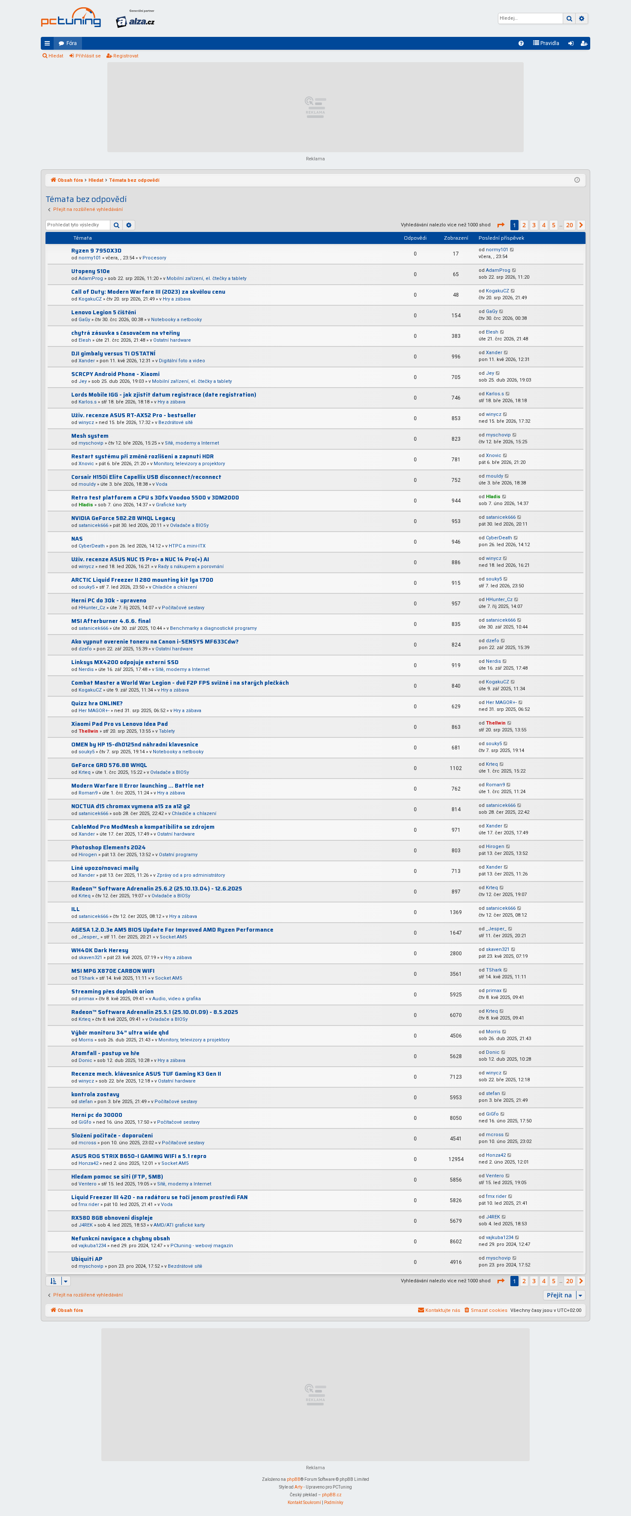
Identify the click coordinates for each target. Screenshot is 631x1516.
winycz (86, 422)
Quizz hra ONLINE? (97, 703)
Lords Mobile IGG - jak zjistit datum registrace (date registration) (163, 394)
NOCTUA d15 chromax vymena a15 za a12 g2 (130, 806)
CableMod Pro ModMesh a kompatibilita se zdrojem (143, 826)
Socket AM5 (173, 937)
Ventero (88, 1184)
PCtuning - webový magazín (201, 1245)
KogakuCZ (90, 299)
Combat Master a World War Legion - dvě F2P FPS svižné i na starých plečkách (180, 682)
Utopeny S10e (90, 271)
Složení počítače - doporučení (112, 1135)
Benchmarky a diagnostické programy (213, 628)
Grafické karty (171, 505)
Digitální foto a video (182, 361)
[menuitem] (521, 43)
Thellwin (88, 731)
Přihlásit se (88, 56)
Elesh (85, 340)
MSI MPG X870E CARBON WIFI (113, 970)
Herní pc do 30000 (96, 1114)
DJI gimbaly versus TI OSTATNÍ (113, 353)
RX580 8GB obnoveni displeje (112, 1217)
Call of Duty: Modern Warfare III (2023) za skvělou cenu (148, 291)
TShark (86, 978)
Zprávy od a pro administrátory (191, 875)
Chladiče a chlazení (174, 587)
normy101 (90, 258)
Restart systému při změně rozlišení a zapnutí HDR (142, 456)
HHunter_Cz (92, 608)
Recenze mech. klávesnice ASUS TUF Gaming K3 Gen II (146, 1073)
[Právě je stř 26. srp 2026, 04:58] (577, 180)
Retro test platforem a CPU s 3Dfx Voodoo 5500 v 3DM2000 (155, 497)
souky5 (86, 587)
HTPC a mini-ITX (187, 546)
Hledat (56, 56)
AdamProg (91, 278)
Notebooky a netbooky (176, 319)
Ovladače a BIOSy (189, 525)
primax (86, 999)
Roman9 (88, 793)
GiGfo (85, 1122)
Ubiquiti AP (87, 1258)
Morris (86, 1040)
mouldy (87, 484)
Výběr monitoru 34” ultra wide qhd (120, 1032)
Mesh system (90, 435)
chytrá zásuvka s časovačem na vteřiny (125, 332)
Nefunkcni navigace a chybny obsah (120, 1238)
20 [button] (569, 225)
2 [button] (524, 225)
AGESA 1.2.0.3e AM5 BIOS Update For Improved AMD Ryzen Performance (172, 929)
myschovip (91, 443)
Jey (83, 381)
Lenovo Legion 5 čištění (103, 312)
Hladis (86, 505)
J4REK (86, 1225)
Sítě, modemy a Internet (192, 443)
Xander (87, 361)
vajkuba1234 (92, 1245)
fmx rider (89, 1204)
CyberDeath (92, 546)
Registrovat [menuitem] (585, 45)
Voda (161, 484)
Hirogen (88, 854)
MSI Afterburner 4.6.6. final (111, 621)
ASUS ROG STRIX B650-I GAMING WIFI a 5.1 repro (138, 1156)
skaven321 (90, 957)
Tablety (167, 731)
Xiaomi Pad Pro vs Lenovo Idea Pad (119, 723)
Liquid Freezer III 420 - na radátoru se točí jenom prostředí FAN (159, 1197)
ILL (75, 909)
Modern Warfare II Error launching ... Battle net (137, 785)
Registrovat (125, 56)
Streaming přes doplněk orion (112, 991)
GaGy (84, 319)
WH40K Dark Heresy (99, 950)
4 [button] (544, 225)
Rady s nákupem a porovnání (191, 566)
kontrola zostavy (95, 1094)
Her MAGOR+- (94, 710)
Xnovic (86, 463)
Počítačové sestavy (183, 608)
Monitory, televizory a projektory (189, 463)
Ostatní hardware (172, 340)
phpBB (293, 1479)
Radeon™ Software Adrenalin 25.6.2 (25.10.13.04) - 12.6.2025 (156, 888)
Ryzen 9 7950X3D (96, 250)
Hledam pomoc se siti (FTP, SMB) (117, 1176)
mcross (87, 1143)
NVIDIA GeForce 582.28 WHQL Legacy (123, 518)
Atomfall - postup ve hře (105, 1053)
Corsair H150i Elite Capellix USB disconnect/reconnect (146, 476)
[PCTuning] (71, 17)
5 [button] (553, 225)
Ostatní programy (178, 854)
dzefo (85, 649)
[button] (500, 225)
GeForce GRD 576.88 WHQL (109, 765)
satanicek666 (93, 525)
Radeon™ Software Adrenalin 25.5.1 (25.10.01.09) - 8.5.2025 (154, 1012)
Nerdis (86, 669)
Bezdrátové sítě (175, 422)
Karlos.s (88, 402)
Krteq (85, 772)
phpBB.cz (332, 1494)
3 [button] (534, 225)
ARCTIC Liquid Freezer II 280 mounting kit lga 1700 (142, 579)
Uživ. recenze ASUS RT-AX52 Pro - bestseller (133, 415)
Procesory (154, 258)
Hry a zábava (177, 299)
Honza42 (88, 1163)
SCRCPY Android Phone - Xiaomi (115, 374)
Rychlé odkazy (49, 45)
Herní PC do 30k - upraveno (108, 600)
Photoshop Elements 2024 (108, 847)
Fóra (72, 43)
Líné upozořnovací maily (105, 867)
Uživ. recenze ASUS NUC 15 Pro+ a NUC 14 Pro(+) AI (140, 559)
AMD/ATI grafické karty (179, 1225)
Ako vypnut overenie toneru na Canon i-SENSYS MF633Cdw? (155, 641)
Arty (298, 1487)
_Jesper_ (89, 937)
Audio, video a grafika (176, 999)
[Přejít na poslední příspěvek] (512, 250)
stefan (86, 1101)
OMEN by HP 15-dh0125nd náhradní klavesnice (134, 744)
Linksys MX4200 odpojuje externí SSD (125, 662)
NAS (77, 538)
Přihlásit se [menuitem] (572, 45)
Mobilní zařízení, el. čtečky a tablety (206, 278)
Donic (85, 1060)
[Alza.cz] (135, 18)
